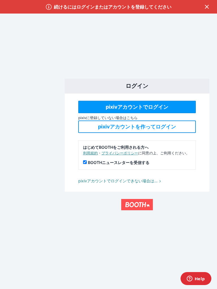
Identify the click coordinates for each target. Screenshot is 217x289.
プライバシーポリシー (119, 153)
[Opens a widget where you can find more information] (195, 279)
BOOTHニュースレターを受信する (118, 162)
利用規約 (90, 153)
